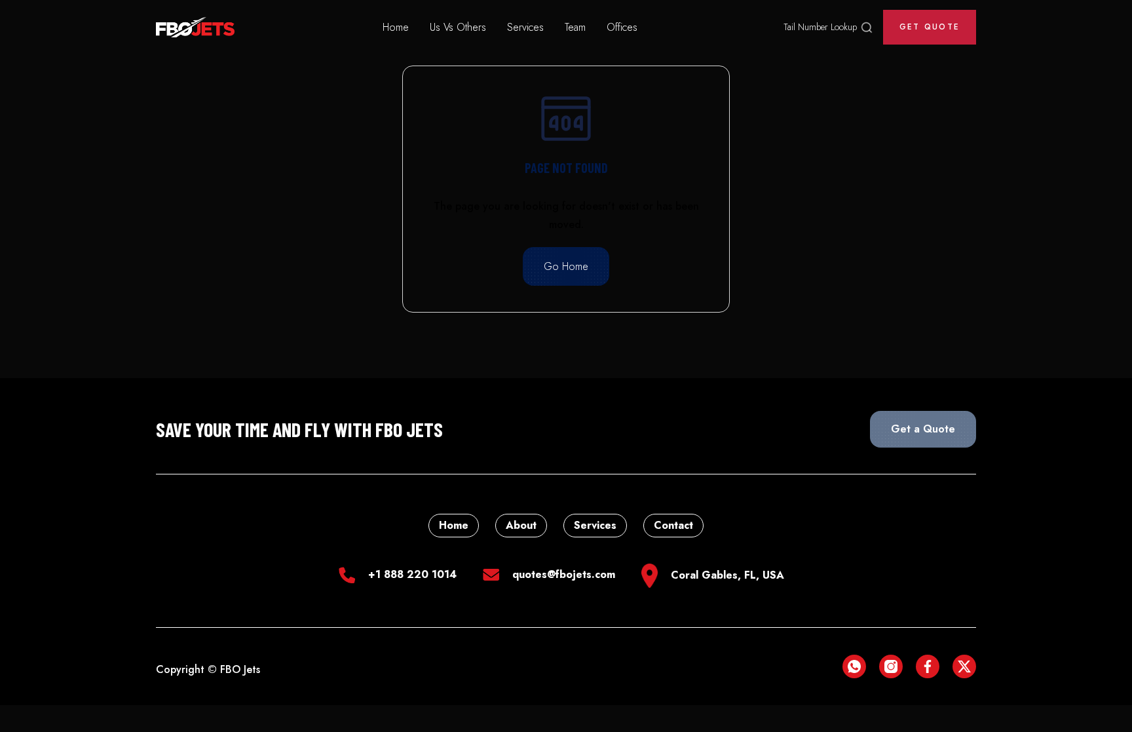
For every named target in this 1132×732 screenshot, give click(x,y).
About (521, 525)
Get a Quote (923, 428)
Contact (673, 525)
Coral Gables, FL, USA (727, 575)
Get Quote (929, 27)
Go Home (566, 266)
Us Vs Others (458, 27)
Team (575, 27)
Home (396, 27)
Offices (622, 27)
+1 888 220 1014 (412, 574)
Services (525, 27)
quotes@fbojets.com (563, 574)
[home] (195, 27)
